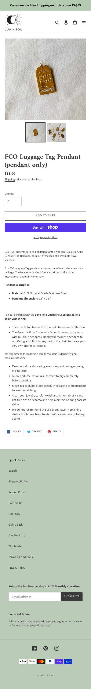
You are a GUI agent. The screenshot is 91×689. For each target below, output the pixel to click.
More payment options (46, 237)
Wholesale (15, 546)
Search (12, 470)
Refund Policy (17, 492)
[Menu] (83, 22)
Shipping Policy (18, 481)
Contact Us (15, 503)
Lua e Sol (49, 675)
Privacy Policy (16, 568)
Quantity (9, 193)
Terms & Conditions (20, 557)
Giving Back (15, 524)
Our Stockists (16, 535)
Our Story (14, 514)
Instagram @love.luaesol (37, 621)
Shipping (10, 179)
